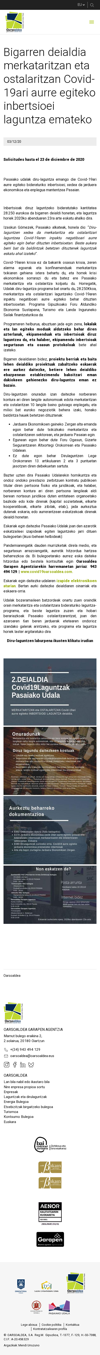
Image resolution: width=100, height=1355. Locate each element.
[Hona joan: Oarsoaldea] (14, 22)
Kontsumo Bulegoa (18, 1117)
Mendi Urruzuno (29, 1345)
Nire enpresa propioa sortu (24, 1087)
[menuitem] (29, 1325)
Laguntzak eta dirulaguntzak (25, 1097)
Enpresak (11, 1092)
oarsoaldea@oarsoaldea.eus (32, 1056)
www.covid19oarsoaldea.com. (47, 571)
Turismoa (11, 1112)
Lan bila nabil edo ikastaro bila (27, 1082)
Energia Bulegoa (16, 1102)
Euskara (10, 1122)
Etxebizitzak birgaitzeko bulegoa (28, 1107)
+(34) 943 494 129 (25, 1049)
